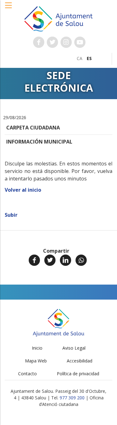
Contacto (27, 374)
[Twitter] (50, 260)
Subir (11, 214)
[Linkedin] (65, 260)
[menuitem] (79, 58)
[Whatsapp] (81, 260)
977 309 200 (72, 398)
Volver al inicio (23, 189)
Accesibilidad (79, 361)
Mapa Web (36, 361)
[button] (8, 8)
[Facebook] (34, 260)
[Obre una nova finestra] (38, 42)
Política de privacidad (78, 374)
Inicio (37, 348)
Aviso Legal (73, 348)
